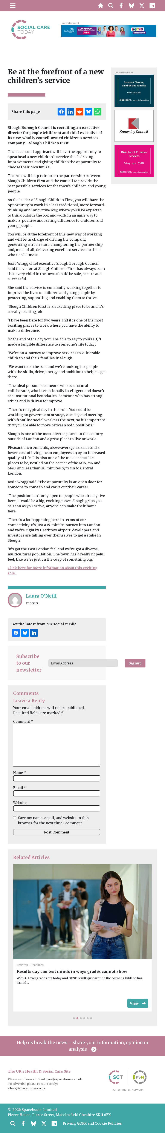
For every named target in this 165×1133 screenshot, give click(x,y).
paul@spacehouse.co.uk (64, 1079)
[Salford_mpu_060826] (134, 160)
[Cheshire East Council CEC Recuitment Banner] (108, 30)
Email (19, 788)
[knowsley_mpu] (134, 125)
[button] (74, 1018)
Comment (23, 721)
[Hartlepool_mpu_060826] (134, 90)
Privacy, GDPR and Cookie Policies (92, 1123)
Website (20, 803)
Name (19, 772)
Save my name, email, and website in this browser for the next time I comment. (53, 820)
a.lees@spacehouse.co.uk (27, 1088)
